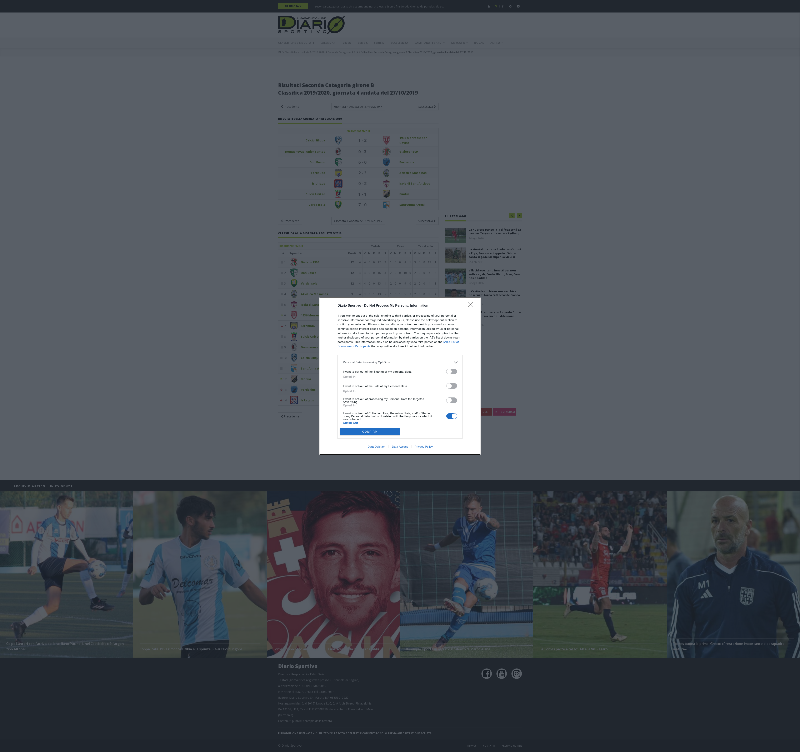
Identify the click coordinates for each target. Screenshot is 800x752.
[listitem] (400, 362)
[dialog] (400, 376)
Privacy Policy (424, 446)
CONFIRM (370, 431)
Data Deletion (376, 446)
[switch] (451, 371)
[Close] (472, 306)
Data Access (400, 446)
